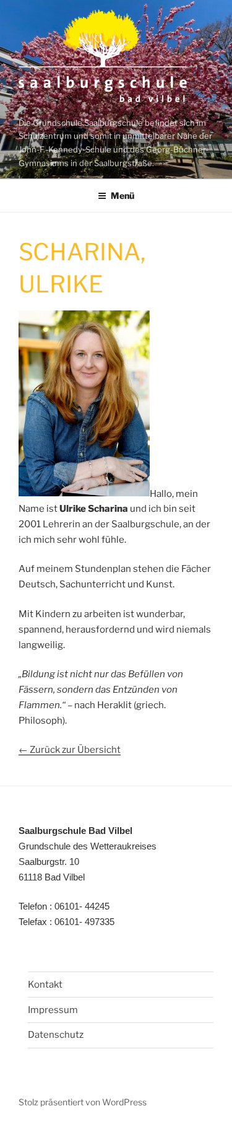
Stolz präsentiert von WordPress (83, 1102)
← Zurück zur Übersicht (70, 749)
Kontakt (45, 984)
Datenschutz (56, 1034)
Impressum (53, 1010)
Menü (122, 195)
